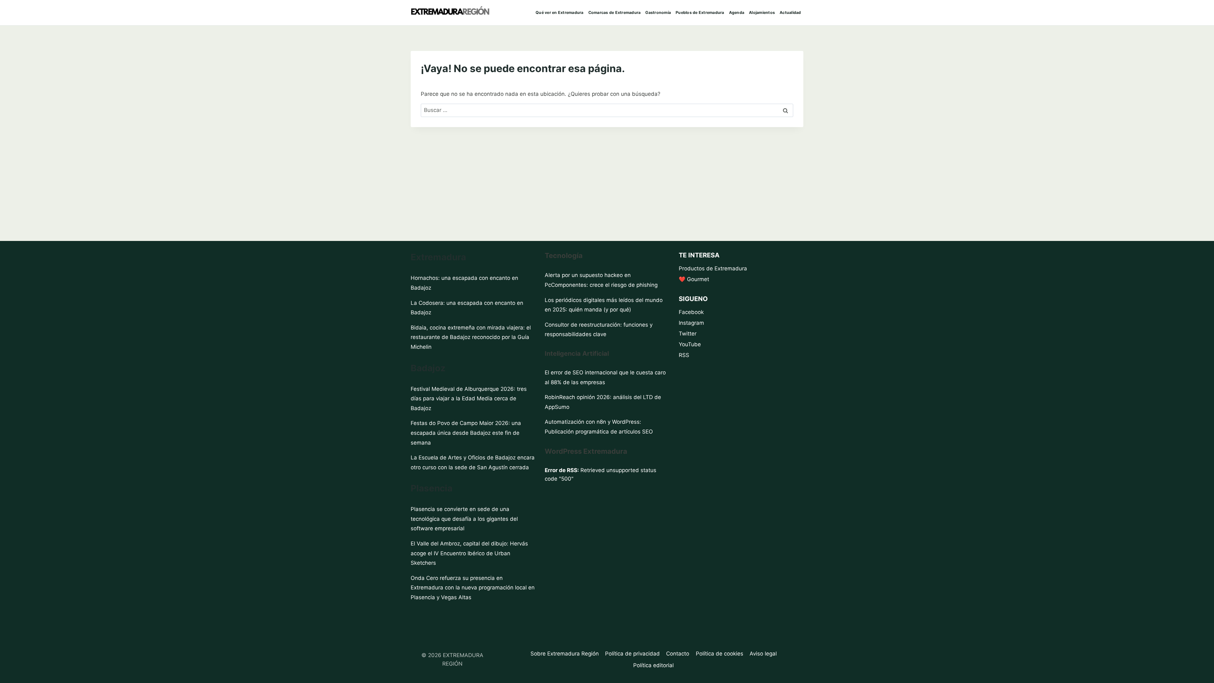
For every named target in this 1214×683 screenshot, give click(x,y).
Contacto (677, 653)
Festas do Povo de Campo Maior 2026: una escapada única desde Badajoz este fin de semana (466, 433)
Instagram (691, 323)
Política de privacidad (632, 653)
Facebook (691, 312)
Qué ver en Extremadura (560, 12)
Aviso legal (763, 653)
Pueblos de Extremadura (700, 12)
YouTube (690, 344)
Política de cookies (719, 653)
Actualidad (790, 12)
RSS (684, 355)
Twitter (687, 333)
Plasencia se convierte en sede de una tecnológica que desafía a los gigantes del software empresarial (464, 519)
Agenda (737, 12)
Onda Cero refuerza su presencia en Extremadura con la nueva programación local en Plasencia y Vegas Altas (473, 587)
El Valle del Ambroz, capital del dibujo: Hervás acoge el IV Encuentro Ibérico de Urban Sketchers (469, 553)
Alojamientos (762, 12)
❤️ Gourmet (694, 279)
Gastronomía (658, 12)
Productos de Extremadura (713, 268)
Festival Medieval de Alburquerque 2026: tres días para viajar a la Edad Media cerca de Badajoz (469, 398)
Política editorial (653, 665)
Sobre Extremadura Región (564, 653)
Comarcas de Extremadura (614, 12)
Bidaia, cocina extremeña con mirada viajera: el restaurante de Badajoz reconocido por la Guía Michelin (471, 337)
